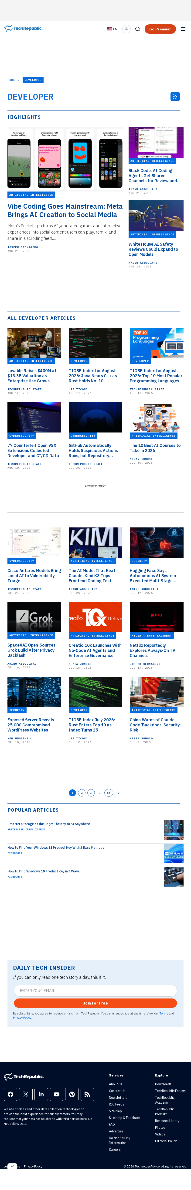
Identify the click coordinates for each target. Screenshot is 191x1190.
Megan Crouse (141, 459)
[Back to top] (181, 1175)
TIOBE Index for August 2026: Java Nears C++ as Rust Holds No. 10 (93, 376)
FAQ (112, 1124)
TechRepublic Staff (24, 389)
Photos (160, 1127)
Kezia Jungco (80, 664)
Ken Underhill (19, 738)
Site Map (115, 1111)
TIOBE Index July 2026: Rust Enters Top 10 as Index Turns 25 (92, 725)
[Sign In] (126, 29)
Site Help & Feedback (124, 1118)
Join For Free (95, 1003)
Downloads (163, 1084)
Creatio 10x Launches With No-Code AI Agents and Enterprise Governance (95, 650)
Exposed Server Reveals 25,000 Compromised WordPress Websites (30, 725)
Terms (164, 1013)
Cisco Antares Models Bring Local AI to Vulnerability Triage (34, 575)
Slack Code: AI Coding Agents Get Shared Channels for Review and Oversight (153, 175)
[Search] (137, 29)
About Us (115, 1084)
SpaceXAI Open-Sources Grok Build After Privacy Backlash (31, 650)
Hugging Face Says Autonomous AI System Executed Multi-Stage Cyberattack (153, 575)
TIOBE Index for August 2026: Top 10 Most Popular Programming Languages (156, 376)
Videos (160, 1134)
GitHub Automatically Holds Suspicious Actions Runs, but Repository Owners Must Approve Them (93, 450)
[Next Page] (119, 793)
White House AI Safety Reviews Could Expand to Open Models (153, 249)
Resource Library (167, 1121)
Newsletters (118, 1098)
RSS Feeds (116, 1104)
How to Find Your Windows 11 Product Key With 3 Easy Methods (55, 847)
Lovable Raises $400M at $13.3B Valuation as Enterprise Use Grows (31, 376)
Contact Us (117, 1091)
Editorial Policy (166, 1141)
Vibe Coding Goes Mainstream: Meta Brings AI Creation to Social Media (65, 210)
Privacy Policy (22, 1017)
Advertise (116, 1131)
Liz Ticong (78, 389)
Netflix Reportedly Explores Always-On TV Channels (152, 650)
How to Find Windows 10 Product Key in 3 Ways (43, 871)
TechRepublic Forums (170, 1091)
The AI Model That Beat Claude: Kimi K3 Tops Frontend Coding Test (92, 575)
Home (11, 79)
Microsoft (14, 853)
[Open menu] (183, 29)
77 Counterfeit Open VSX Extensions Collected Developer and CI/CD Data (33, 450)
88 (109, 792)
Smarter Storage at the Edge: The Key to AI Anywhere (48, 824)
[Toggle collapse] (12, 1166)
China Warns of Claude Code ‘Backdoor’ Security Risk (155, 725)
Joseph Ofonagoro (22, 247)
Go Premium (160, 29)
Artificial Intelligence (26, 829)
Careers (115, 1150)
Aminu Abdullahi (143, 189)
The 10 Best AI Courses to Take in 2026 (155, 448)
